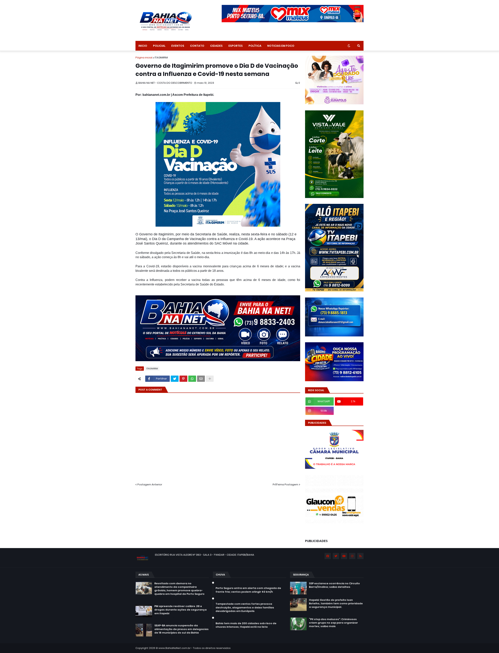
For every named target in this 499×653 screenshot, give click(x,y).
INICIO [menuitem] (142, 46)
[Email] (201, 379)
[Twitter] (175, 379)
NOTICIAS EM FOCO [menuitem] (280, 46)
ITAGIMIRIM (161, 57)
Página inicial (143, 57)
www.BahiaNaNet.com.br (174, 648)
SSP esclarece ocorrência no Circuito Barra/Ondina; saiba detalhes (334, 585)
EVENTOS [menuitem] (177, 46)
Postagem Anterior (149, 484)
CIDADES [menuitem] (216, 46)
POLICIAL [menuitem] (159, 46)
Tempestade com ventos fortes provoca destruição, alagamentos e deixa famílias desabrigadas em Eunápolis (245, 607)
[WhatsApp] (192, 379)
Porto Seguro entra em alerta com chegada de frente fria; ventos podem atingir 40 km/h (248, 589)
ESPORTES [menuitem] (235, 46)
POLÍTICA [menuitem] (255, 46)
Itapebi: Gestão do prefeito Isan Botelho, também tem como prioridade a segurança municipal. (336, 603)
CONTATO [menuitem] (197, 46)
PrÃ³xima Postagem (285, 484)
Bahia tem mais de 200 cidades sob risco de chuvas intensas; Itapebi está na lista (246, 625)
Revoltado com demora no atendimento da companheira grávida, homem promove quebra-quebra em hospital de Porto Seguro (179, 589)
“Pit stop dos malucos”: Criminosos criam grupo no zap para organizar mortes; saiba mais (333, 623)
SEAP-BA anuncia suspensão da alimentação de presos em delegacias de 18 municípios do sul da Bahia (181, 629)
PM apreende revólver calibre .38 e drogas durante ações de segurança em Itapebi (180, 610)
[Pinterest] (183, 379)
